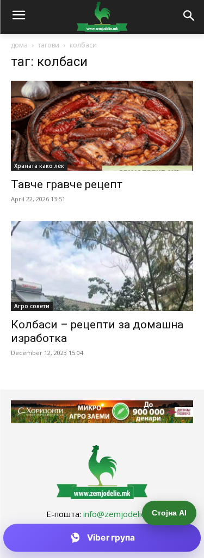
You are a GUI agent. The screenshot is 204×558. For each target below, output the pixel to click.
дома (19, 45)
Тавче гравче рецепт (66, 184)
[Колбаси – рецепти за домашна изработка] (102, 266)
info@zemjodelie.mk (120, 513)
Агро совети (32, 306)
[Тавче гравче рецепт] (102, 126)
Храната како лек (39, 166)
